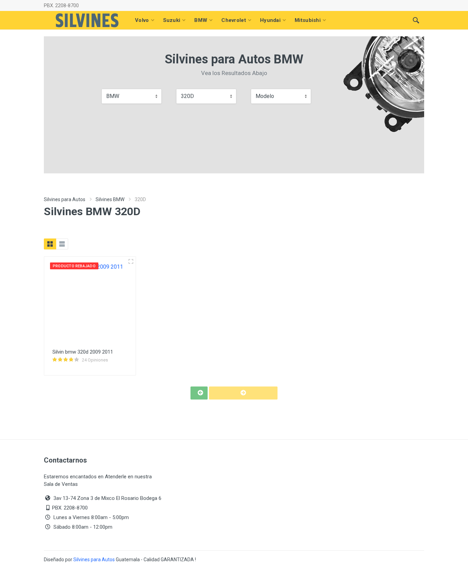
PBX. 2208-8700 (61, 5)
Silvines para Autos (64, 199)
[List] (62, 243)
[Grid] (50, 243)
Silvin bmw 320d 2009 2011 (82, 352)
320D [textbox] (187, 96)
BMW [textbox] (112, 96)
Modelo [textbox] (265, 96)
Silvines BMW (110, 199)
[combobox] (131, 96)
